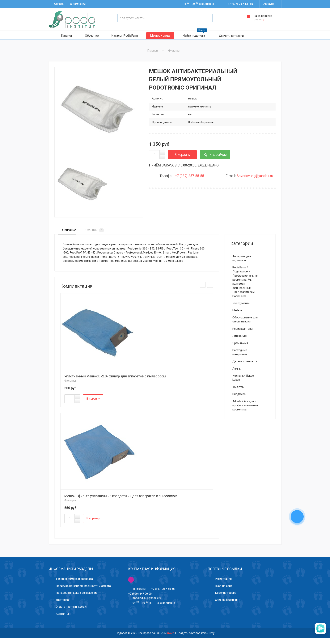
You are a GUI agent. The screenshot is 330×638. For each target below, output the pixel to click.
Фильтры (70, 380)
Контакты (62, 613)
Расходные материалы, (239, 352)
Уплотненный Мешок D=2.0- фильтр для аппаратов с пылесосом (115, 376)
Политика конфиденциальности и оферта (83, 586)
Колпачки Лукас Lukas (243, 377)
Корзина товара (225, 592)
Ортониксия (240, 343)
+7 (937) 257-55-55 (189, 176)
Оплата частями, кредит (71, 606)
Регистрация (223, 579)
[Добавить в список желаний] (62, 75)
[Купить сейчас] (215, 154)
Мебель (237, 310)
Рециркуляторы (242, 328)
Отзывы (93, 230)
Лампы (236, 368)
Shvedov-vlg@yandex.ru (255, 176)
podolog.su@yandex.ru (147, 598)
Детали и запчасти (244, 361)
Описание (68, 230)
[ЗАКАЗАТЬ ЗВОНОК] (297, 516)
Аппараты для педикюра (241, 258)
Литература (239, 336)
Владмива (239, 394)
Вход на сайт (223, 586)
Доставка (62, 600)
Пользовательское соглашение (76, 592)
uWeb (170, 633)
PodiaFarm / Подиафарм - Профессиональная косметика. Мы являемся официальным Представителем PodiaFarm (245, 282)
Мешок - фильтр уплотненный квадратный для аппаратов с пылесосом (120, 496)
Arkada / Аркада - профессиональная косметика (245, 405)
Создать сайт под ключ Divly (195, 633)
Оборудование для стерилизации (245, 319)
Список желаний (226, 600)
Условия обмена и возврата (74, 579)
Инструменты (241, 303)
